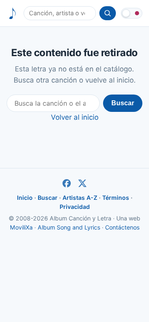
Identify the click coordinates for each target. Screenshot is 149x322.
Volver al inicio (75, 117)
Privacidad (75, 206)
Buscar (122, 103)
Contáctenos (122, 227)
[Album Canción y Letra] (13, 13)
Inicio (25, 197)
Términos (115, 197)
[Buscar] (107, 13)
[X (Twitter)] (82, 183)
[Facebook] (66, 183)
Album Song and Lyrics (69, 227)
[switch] (131, 13)
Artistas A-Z (79, 197)
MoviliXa (21, 227)
